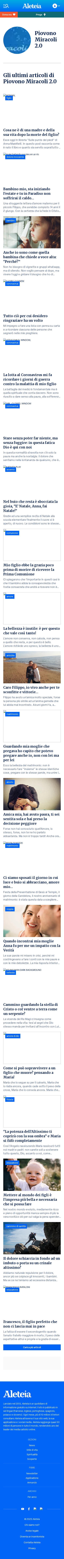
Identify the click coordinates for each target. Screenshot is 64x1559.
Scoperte (32, 1459)
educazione (12, 1162)
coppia (10, 909)
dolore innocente (15, 156)
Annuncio (32, 1482)
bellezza (11, 972)
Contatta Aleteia (32, 1542)
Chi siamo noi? (32, 1524)
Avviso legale (32, 1530)
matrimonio (12, 714)
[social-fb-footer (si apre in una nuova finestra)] (28, 1509)
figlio (9, 98)
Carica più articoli (32, 1347)
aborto (10, 782)
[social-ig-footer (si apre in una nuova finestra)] (41, 1509)
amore (10, 596)
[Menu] (11, 6)
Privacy (32, 1548)
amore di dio (13, 1036)
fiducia (10, 1099)
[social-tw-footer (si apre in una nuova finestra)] (35, 1509)
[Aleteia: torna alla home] (32, 6)
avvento (11, 469)
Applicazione (32, 1478)
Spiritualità (32, 1454)
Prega (39, 14)
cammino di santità (16, 1226)
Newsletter (32, 1473)
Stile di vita (32, 1449)
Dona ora (6, 14)
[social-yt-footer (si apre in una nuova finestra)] (22, 1509)
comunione (12, 533)
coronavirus (12, 283)
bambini (11, 220)
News (32, 1445)
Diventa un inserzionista (32, 1536)
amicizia (10, 655)
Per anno (32, 1497)
